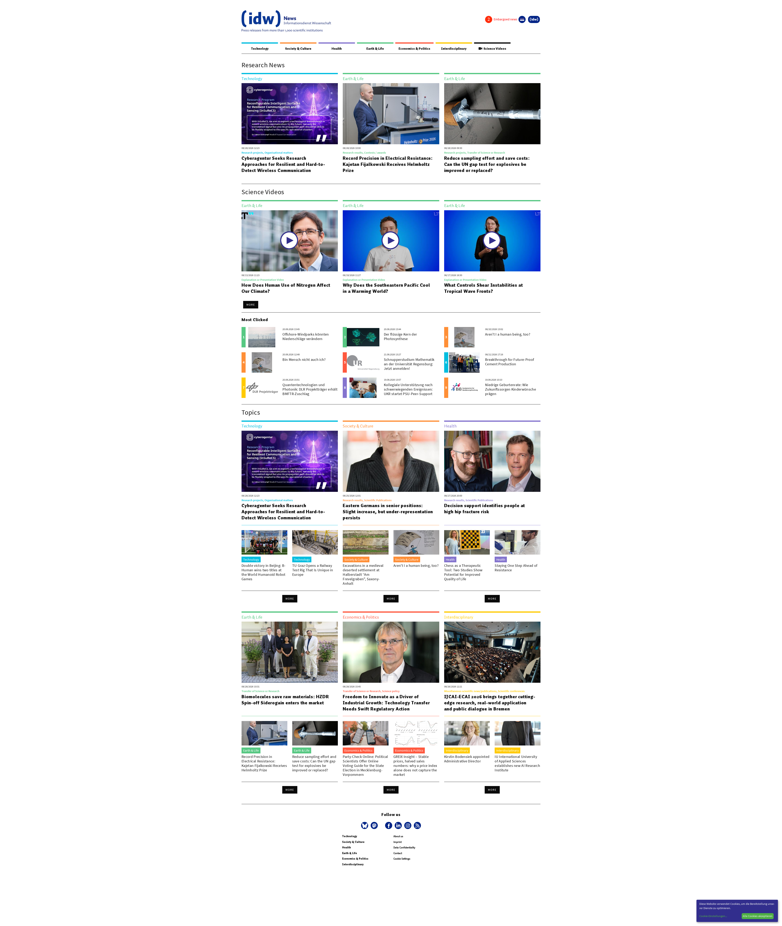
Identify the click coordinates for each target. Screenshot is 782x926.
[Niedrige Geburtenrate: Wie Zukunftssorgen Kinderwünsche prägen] (464, 388)
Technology (260, 48)
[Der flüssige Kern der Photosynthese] (363, 337)
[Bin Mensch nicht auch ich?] (262, 362)
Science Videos (494, 48)
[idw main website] (534, 19)
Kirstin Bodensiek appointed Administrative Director (467, 758)
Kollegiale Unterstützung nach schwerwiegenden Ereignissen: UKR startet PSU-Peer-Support (408, 389)
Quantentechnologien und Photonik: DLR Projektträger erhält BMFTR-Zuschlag (309, 389)
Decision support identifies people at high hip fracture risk (484, 508)
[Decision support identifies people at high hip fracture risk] (492, 461)
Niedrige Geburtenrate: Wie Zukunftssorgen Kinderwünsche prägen (510, 389)
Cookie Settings (401, 858)
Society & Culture (298, 48)
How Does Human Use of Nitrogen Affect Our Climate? (286, 288)
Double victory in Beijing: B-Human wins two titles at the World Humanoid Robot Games (264, 572)
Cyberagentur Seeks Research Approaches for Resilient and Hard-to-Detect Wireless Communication (283, 164)
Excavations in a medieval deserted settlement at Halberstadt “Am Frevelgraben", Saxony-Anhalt (363, 574)
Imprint (397, 842)
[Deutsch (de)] (522, 19)
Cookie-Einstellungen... (713, 916)
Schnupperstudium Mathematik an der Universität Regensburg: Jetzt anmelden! (409, 364)
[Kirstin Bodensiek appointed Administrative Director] (467, 733)
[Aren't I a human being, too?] (464, 337)
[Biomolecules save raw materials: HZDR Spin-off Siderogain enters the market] (290, 652)
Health (337, 48)
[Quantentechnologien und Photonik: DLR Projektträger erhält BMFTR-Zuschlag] (262, 388)
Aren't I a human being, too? (507, 334)
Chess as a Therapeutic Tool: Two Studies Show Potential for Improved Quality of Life (463, 572)
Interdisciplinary (454, 48)
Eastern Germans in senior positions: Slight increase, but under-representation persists (388, 511)
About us (398, 836)
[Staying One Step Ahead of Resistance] (517, 542)
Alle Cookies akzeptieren (757, 916)
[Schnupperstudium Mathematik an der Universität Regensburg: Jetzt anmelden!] (363, 362)
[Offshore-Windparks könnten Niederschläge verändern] (262, 337)
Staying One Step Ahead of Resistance (516, 567)
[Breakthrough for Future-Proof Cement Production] (464, 362)
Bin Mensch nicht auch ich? (304, 359)
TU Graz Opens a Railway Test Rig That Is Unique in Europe (312, 570)
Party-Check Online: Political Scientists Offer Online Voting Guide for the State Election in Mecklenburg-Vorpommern (365, 765)
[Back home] (286, 21)
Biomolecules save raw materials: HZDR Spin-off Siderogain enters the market (285, 699)
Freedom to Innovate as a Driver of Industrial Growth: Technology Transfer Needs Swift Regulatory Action (386, 702)
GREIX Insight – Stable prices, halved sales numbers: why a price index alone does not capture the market (415, 765)
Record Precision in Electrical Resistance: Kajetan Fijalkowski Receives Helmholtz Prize (388, 164)
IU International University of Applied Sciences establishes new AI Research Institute (517, 763)
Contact (397, 853)
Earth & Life (375, 48)
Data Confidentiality (404, 847)
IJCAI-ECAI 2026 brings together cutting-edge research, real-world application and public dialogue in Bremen (489, 702)
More (250, 304)
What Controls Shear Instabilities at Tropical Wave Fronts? (483, 288)
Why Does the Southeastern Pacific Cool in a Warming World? (386, 288)
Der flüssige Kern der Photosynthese (400, 336)
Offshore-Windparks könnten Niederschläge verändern (305, 336)
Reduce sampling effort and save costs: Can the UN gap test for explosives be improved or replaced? (487, 164)
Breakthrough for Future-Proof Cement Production (509, 361)
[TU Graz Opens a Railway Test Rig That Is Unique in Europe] (315, 542)
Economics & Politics (414, 48)
